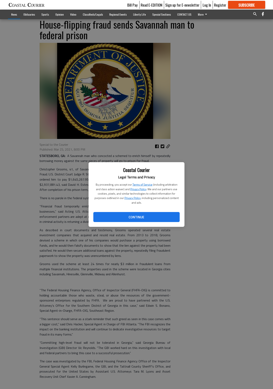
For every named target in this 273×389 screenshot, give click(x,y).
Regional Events (118, 14)
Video (73, 14)
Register (220, 4)
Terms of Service (142, 184)
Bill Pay (132, 4)
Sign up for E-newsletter (182, 4)
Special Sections (161, 14)
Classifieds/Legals (93, 14)
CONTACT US (184, 14)
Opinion (59, 14)
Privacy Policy (138, 189)
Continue (136, 217)
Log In (207, 4)
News (14, 14)
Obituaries (29, 14)
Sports (45, 14)
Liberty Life (139, 14)
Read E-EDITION (151, 4)
